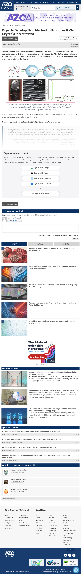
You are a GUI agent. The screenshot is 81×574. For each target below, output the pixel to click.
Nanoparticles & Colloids (19, 489)
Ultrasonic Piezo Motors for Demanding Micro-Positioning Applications (31, 439)
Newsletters (67, 523)
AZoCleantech (9, 520)
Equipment (39, 520)
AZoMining (8, 528)
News (11, 25)
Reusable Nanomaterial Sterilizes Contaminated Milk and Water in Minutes (52, 304)
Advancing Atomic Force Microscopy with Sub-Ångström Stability (29, 447)
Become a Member (69, 520)
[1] (14, 255)
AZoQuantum (23, 518)
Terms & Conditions (69, 531)
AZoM (6, 515)
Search (65, 518)
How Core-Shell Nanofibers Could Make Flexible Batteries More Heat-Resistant (52, 267)
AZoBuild (8, 525)
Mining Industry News (18, 480)
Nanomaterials (20, 25)
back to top (70, 550)
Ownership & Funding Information (67, 542)
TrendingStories (14, 243)
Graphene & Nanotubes (19, 470)
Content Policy (67, 538)
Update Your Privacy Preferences (18, 571)
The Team (52, 536)
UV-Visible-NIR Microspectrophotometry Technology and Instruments (31, 431)
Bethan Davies (15, 44)
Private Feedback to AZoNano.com (67, 235)
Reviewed (74, 46)
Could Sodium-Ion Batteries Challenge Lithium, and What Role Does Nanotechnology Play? (52, 409)
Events (51, 520)
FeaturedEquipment (66, 243)
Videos (38, 523)
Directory (39, 531)
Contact (65, 525)
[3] (14, 292)
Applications (53, 525)
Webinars (39, 525)
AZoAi (21, 520)
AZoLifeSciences (24, 525)
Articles (38, 518)
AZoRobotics (9, 518)
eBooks (51, 518)
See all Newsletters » (9, 499)
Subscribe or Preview (17, 472)
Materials (52, 523)
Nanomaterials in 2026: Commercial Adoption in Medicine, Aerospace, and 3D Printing (53, 373)
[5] (14, 328)
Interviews (39, 528)
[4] (14, 310)
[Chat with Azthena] (76, 570)
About (65, 515)
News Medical (23, 523)
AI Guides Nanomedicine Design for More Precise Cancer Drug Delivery (52, 322)
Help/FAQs (52, 531)
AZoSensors (23, 515)
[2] (14, 273)
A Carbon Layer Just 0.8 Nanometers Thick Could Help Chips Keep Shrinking (53, 286)
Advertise (66, 528)
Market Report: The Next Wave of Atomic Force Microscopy (53, 390)
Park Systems (10, 450)
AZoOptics (8, 523)
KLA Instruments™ (11, 460)
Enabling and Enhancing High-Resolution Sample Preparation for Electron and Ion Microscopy (36, 456)
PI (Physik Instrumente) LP (14, 442)
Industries (52, 528)
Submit (75, 238)
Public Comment (46, 235)
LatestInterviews (40, 243)
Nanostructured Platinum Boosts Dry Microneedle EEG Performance (51, 249)
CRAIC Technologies (12, 434)
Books (51, 515)
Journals (38, 533)
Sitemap (52, 533)
